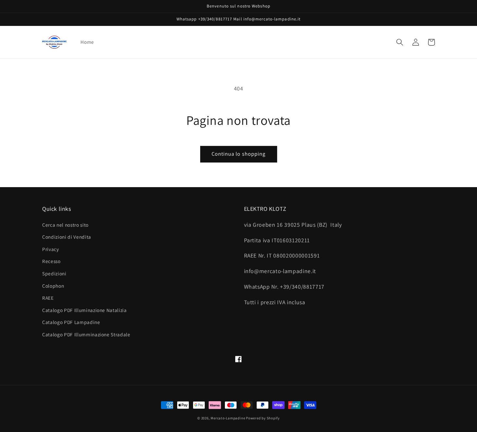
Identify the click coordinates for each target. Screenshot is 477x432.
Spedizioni (54, 273)
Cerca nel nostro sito (65, 225)
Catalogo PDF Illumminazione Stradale (86, 334)
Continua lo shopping (239, 153)
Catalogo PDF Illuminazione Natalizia (84, 310)
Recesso (51, 261)
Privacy (50, 249)
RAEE (48, 297)
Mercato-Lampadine (228, 418)
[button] (400, 42)
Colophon (53, 285)
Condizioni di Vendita (66, 237)
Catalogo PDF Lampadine (71, 322)
